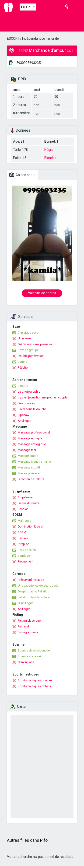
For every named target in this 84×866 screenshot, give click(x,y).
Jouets (22, 361)
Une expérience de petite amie (38, 585)
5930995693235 (28, 63)
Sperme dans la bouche (34, 650)
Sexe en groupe (28, 350)
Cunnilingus (25, 603)
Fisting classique (29, 620)
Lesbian (23, 509)
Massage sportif (29, 467)
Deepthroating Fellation (33, 591)
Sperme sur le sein (30, 656)
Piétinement (25, 561)
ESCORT (13, 38)
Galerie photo (25, 175)
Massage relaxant (30, 473)
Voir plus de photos (42, 293)
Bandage (24, 555)
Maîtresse (24, 520)
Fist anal (23, 626)
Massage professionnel (34, 432)
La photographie (29, 391)
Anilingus (24, 609)
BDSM (22, 532)
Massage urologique (32, 444)
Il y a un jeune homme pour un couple (42, 397)
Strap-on (23, 544)
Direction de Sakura (31, 479)
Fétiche (23, 367)
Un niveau (24, 338)
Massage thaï (27, 450)
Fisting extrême (28, 632)
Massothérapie (28, 456)
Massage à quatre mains (34, 461)
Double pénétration (31, 356)
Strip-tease (25, 497)
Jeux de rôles (27, 550)
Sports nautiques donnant (35, 680)
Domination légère (30, 526)
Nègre (48, 149)
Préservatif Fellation (31, 579)
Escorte (23, 385)
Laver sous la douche (32, 409)
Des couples (26, 403)
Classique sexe (28, 332)
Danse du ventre (28, 503)
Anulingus (24, 420)
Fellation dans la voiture (33, 597)
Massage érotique (30, 438)
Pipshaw (23, 415)
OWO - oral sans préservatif (36, 344)
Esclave (23, 538)
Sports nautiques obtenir (34, 686)
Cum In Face (26, 662)
